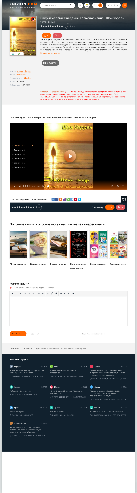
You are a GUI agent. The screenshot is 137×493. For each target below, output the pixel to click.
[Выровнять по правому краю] (33, 293)
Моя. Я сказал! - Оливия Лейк (25, 394)
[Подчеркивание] (20, 293)
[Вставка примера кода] (65, 293)
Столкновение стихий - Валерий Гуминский (69, 397)
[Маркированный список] (39, 293)
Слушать (52, 63)
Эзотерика (21, 74)
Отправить (18, 334)
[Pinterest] (75, 199)
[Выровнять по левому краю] (25, 293)
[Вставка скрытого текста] (73, 293)
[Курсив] (16, 293)
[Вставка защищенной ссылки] (56, 293)
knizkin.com (15, 348)
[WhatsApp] (68, 199)
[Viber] (64, 199)
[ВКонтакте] (53, 199)
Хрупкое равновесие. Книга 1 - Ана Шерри (109, 399)
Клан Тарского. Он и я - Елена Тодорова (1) (109, 415)
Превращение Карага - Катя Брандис (28, 376)
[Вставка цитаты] (61, 293)
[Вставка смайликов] (48, 293)
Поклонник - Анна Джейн (23, 415)
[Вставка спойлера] (69, 293)
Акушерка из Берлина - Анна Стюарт (68, 376)
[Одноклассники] (60, 199)
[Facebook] (56, 199)
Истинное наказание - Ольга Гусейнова (109, 379)
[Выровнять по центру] (29, 293)
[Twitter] (79, 199)
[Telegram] (71, 199)
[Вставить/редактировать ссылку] (52, 293)
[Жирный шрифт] (12, 293)
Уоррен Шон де (24, 71)
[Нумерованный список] (43, 293)
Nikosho (27, 78)
